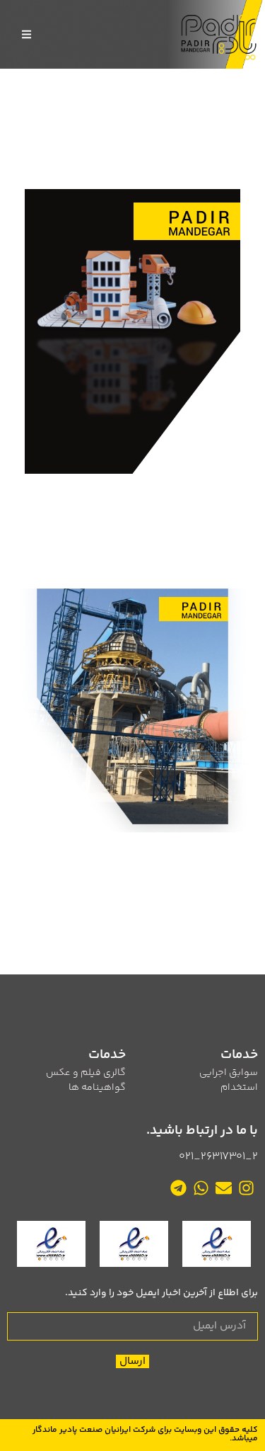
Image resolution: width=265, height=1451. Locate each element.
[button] (26, 34)
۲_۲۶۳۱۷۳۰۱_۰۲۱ (218, 1157)
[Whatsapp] (200, 1188)
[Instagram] (246, 1188)
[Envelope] (224, 1188)
